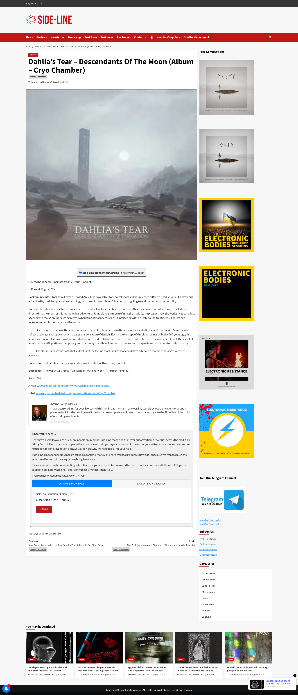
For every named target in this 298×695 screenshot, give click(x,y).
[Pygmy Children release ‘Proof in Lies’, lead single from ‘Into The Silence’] (149, 647)
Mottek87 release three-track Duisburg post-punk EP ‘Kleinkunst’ (247, 669)
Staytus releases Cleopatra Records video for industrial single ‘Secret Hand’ (98, 669)
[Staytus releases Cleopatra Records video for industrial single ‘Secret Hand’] (99, 647)
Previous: (65, 543)
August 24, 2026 (59, 674)
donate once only (151, 483)
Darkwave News (207, 544)
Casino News (208, 573)
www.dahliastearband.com (53, 385)
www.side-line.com (59, 421)
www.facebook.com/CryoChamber (94, 393)
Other (65, 500)
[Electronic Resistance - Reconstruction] (226, 362)
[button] (270, 37)
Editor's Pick (208, 585)
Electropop (123, 37)
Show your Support (132, 272)
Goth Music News (208, 549)
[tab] (72, 483)
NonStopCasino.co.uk (197, 37)
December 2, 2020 (60, 82)
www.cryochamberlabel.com (53, 393)
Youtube (206, 616)
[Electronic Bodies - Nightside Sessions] (226, 225)
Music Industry (210, 592)
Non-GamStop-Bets (168, 37)
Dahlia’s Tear (55, 533)
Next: (161, 543)
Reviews (42, 37)
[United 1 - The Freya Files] (226, 87)
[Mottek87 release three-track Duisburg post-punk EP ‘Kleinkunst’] (248, 647)
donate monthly (72, 483)
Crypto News (208, 579)
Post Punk (91, 37)
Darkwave (107, 37)
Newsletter (57, 37)
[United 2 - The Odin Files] (226, 156)
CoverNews (170, 689)
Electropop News (208, 554)
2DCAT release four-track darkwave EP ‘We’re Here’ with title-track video (197, 669)
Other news (208, 604)
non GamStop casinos (211, 520)
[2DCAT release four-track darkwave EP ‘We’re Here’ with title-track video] (198, 647)
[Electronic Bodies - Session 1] (226, 293)
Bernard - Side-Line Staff (40, 674)
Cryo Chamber (41, 533)
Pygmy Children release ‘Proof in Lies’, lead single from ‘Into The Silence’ (148, 669)
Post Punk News (207, 538)
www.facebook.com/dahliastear (90, 385)
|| (152, 37)
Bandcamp (74, 37)
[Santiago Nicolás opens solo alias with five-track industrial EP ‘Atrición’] (49, 647)
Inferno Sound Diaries (40, 82)
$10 (47, 500)
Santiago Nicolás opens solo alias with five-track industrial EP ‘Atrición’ (48, 669)
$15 (56, 500)
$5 (40, 500)
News (29, 37)
